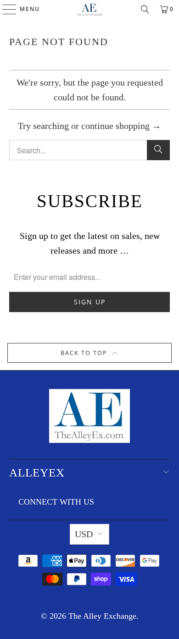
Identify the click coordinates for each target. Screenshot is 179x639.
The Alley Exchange (102, 616)
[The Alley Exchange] (89, 9)
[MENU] (5, 9)
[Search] (145, 9)
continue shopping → (121, 126)
